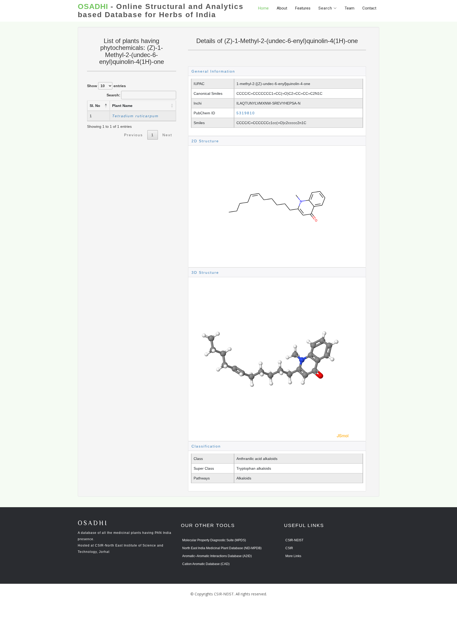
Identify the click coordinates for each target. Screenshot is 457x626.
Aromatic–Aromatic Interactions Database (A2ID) (217, 556)
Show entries (106, 86)
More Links (293, 556)
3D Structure (205, 272)
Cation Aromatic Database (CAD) (206, 564)
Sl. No (95, 105)
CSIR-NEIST (294, 540)
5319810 (245, 113)
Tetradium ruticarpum (135, 116)
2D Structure (205, 141)
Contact (369, 8)
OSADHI (93, 523)
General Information (213, 71)
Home (263, 8)
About (282, 8)
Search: (113, 95)
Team (349, 8)
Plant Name (122, 105)
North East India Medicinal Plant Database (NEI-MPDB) (222, 548)
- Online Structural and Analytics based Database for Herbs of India (161, 11)
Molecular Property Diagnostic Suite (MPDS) (214, 540)
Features (302, 8)
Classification (206, 446)
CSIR (289, 548)
